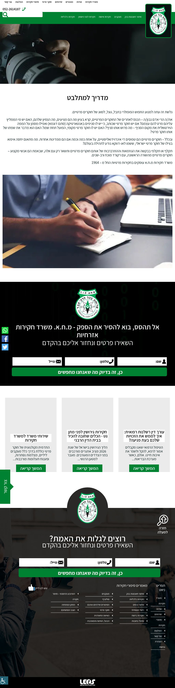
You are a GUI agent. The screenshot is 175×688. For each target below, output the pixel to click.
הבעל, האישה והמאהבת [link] (98, 621)
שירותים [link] (58, 1)
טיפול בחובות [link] (138, 621)
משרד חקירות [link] (91, 1)
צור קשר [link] (8, 1)
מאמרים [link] (69, 1)
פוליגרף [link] (105, 599)
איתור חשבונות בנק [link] (133, 16)
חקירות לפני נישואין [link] (86, 16)
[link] (4, 680)
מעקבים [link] (117, 16)
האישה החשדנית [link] (101, 615)
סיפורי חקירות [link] (32, 1)
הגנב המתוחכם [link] (68, 610)
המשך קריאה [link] (144, 468)
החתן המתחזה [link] (68, 604)
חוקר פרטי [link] (47, 1)
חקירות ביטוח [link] (138, 615)
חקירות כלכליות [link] (68, 16)
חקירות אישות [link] (105, 16)
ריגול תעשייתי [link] (138, 610)
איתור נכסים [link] (138, 604)
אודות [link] (79, 1)
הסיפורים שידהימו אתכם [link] (98, 604)
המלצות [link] (19, 1)
